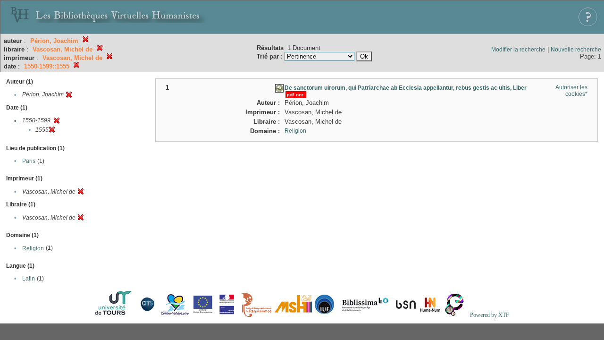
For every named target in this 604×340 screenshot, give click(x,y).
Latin (28, 278)
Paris (28, 161)
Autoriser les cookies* (571, 90)
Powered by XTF (489, 315)
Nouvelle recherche (576, 49)
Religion (33, 248)
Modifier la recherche (518, 49)
